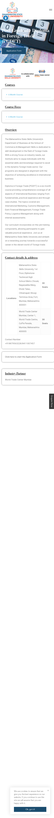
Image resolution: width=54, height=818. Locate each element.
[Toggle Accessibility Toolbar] (6, 18)
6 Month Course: (15, 95)
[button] (28, 94)
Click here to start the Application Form (23, 357)
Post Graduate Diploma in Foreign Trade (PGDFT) (25, 36)
